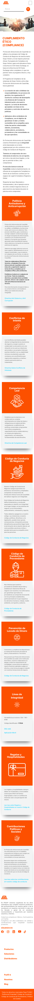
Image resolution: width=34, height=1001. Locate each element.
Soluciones (9, 954)
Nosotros (8, 979)
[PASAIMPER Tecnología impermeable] (4, 897)
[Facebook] (3, 931)
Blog (6, 984)
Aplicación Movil (10, 733)
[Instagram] (8, 931)
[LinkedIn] (14, 931)
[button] (30, 3)
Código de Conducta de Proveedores (14, 996)
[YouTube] (20, 931)
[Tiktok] (25, 931)
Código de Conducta (24, 994)
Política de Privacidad (9, 994)
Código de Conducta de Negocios (16, 538)
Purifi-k (7, 975)
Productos (9, 949)
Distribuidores (10, 958)
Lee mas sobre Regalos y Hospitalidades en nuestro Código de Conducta (16, 807)
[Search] (21, 9)
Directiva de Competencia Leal (16, 443)
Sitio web (7, 729)
